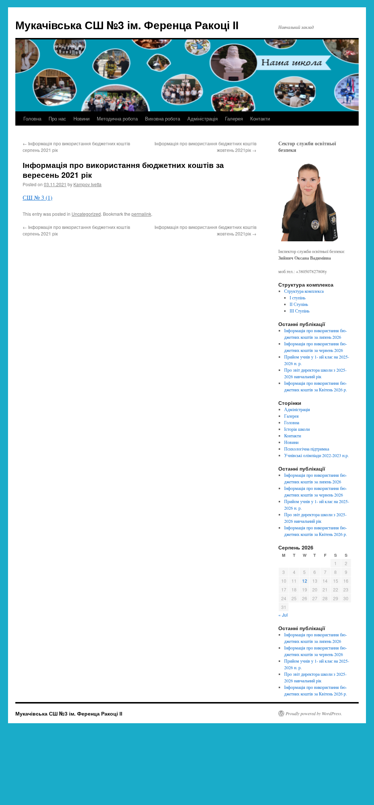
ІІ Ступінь (299, 304)
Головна (32, 118)
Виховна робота (162, 118)
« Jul (283, 615)
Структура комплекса (304, 291)
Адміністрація (202, 118)
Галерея (234, 118)
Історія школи (297, 429)
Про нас (57, 118)
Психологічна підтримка (306, 449)
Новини (81, 118)
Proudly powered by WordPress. (314, 713)
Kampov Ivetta (87, 184)
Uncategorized (86, 214)
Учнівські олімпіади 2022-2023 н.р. (316, 455)
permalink (141, 214)
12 (304, 581)
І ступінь (297, 297)
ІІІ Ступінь (299, 311)
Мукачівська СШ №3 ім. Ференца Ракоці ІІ (126, 24)
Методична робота (117, 118)
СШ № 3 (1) (37, 197)
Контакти (260, 118)
